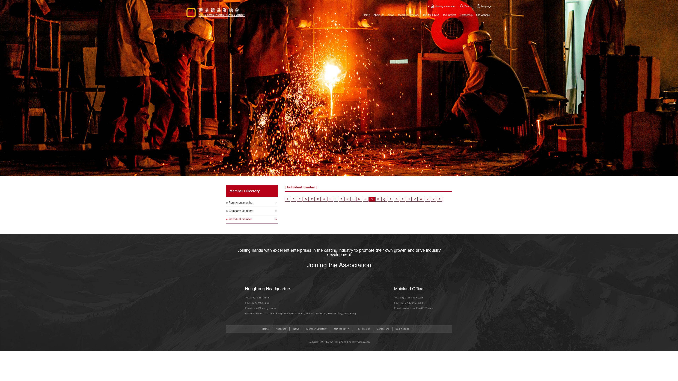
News (391, 14)
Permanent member (241, 202)
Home (366, 14)
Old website (483, 14)
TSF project (449, 14)
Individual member (240, 219)
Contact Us (466, 14)
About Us (378, 14)
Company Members (241, 210)
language (486, 6)
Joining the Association (339, 265)
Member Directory (408, 14)
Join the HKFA (431, 14)
